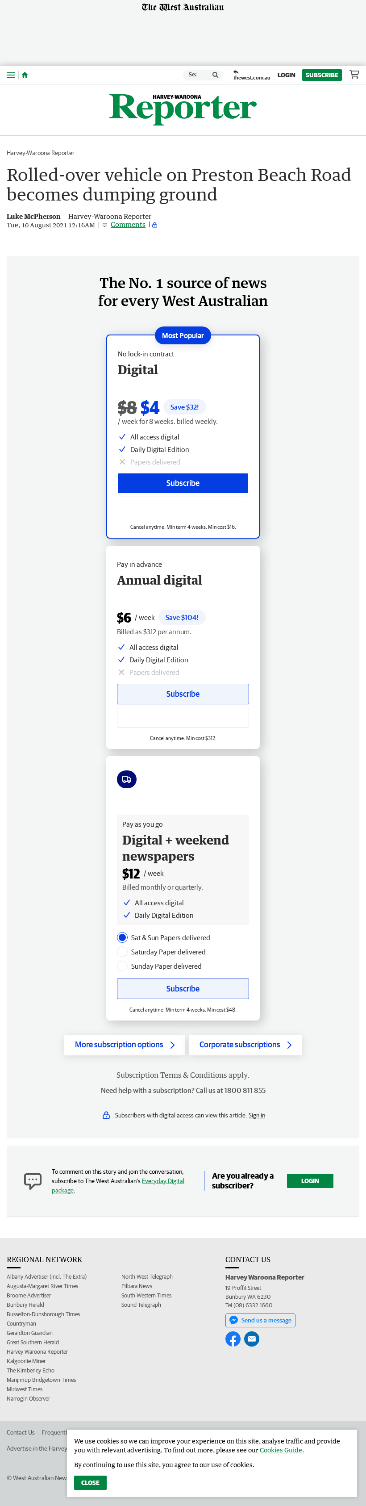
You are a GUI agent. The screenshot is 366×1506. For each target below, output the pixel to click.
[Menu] (11, 75)
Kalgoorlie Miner (26, 1361)
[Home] (24, 75)
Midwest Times (24, 1389)
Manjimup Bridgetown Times (41, 1379)
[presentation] (122, 937)
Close (90, 1482)
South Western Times (146, 1295)
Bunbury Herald (25, 1304)
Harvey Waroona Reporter (37, 1351)
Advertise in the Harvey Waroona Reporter (61, 1448)
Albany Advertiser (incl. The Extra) (47, 1276)
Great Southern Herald (33, 1342)
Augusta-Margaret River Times (42, 1286)
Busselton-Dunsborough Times (43, 1314)
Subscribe (322, 75)
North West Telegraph (147, 1276)
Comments (128, 224)
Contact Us (21, 1432)
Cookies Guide (281, 1450)
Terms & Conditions (193, 1075)
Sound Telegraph (141, 1304)
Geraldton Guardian (30, 1333)
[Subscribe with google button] (183, 506)
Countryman (21, 1323)
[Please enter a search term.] (215, 75)
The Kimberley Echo (30, 1370)
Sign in (257, 1115)
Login (286, 75)
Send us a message (266, 1320)
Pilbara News (136, 1286)
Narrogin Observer (28, 1398)
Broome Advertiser (29, 1295)
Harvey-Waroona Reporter (41, 152)
